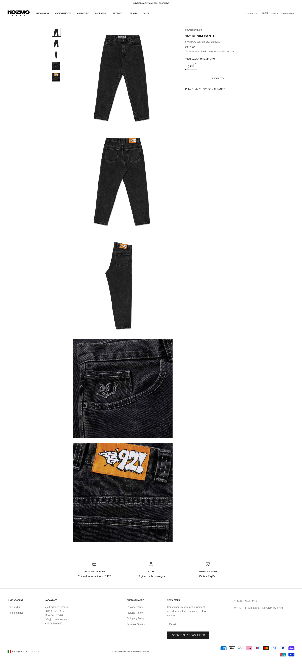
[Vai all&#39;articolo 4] (56, 66)
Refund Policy (135, 612)
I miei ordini (14, 607)
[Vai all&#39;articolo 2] (56, 43)
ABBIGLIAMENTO (63, 13)
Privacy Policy (135, 607)
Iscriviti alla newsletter (188, 635)
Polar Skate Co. (193, 30)
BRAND (133, 13)
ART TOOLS (118, 13)
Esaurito (218, 78)
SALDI (146, 13)
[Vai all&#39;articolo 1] (56, 32)
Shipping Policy (136, 618)
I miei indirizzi (15, 612)
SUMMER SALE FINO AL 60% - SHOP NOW (151, 3)
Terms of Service (136, 624)
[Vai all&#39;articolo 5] (56, 77)
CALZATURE (83, 13)
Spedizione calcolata (210, 51)
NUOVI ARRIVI (42, 13)
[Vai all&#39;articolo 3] (56, 54)
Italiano (250, 13)
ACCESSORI (100, 13)
